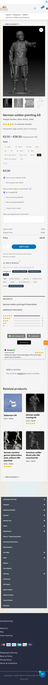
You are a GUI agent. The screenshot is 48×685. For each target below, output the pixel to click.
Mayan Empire (8, 595)
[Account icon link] (47, 8)
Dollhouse (6, 579)
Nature (5, 563)
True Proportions (24, 282)
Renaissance (7, 547)
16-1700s (6, 552)
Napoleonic (7, 531)
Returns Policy (6, 656)
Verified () (35, 336)
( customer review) (23, 124)
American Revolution (10, 542)
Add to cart (24, 246)
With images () (17, 336)
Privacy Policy (6, 660)
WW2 (5, 526)
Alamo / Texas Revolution (12, 537)
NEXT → (17, 24)
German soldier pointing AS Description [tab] (20, 304)
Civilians (6, 606)
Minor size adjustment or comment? (16, 214)
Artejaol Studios (10, 119)
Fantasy (6, 574)
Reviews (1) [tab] (7, 299)
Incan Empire (8, 600)
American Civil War (10, 499)
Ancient (5, 515)
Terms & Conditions (8, 663)
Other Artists (22, 119)
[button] (41, 30)
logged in (21, 373)
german (26, 278)
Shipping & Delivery (8, 652)
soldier (12, 282)
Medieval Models (9, 510)
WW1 (5, 558)
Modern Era (7, 521)
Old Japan (6, 584)
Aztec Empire (7, 590)
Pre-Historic (7, 568)
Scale (5, 142)
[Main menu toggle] (34, 8)
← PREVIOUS (8, 24)
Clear (5, 163)
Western (6, 505)
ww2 (35, 282)
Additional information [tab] (12, 310)
